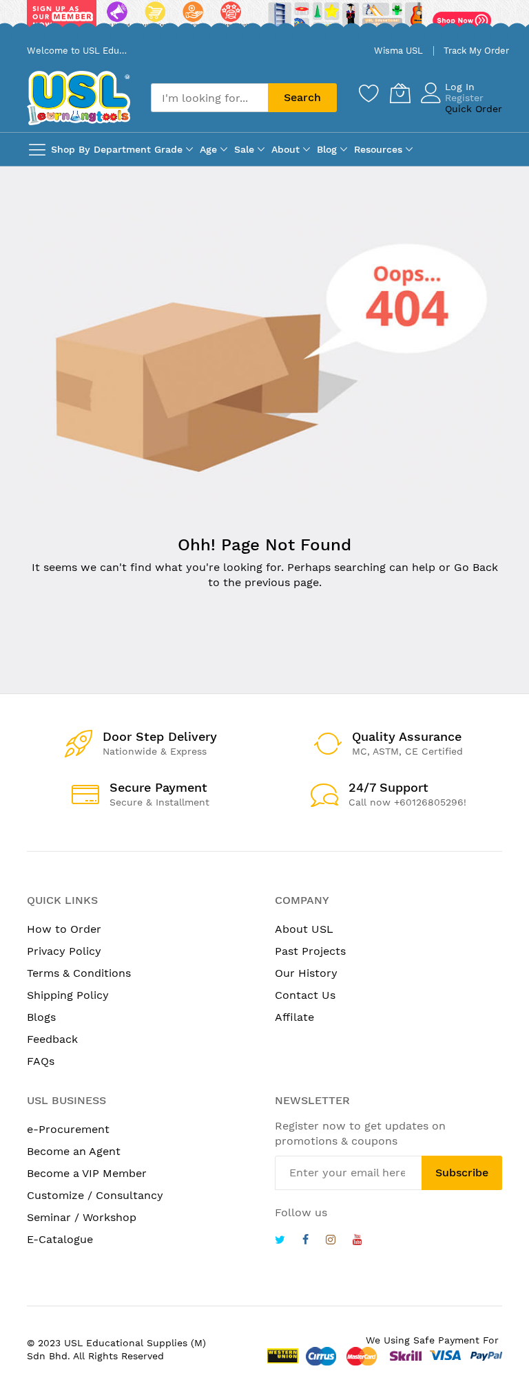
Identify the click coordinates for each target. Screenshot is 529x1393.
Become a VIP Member (87, 1173)
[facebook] (305, 1241)
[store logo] (78, 98)
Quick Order (473, 108)
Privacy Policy (64, 951)
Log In (460, 86)
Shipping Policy (68, 995)
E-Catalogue (60, 1239)
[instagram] (330, 1241)
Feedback (52, 1039)
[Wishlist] (369, 92)
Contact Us (305, 995)
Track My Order (476, 50)
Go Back (476, 567)
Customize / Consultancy (95, 1195)
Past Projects (310, 951)
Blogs (41, 1017)
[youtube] (357, 1241)
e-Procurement (68, 1129)
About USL (304, 929)
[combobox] (209, 97)
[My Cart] (400, 92)
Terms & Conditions (79, 973)
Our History (306, 973)
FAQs (40, 1061)
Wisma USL (398, 50)
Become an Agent (74, 1151)
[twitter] (280, 1241)
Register (464, 97)
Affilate (294, 1017)
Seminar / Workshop (81, 1217)
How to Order (64, 929)
